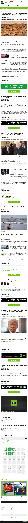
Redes (20, 119)
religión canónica (9, 178)
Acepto (5, 440)
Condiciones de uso (13, 511)
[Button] (17, 2)
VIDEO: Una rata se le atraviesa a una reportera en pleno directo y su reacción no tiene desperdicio (13, 426)
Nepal (11, 296)
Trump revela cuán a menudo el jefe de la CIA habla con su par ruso (4, 175)
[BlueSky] (23, 1)
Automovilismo (3, 119)
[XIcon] (21, 1)
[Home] (2, 2)
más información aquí (14, 521)
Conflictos (2, 265)
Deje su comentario (14, 91)
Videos (2, 508)
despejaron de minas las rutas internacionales (15, 237)
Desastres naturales (7, 296)
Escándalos (16, 119)
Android (21, 506)
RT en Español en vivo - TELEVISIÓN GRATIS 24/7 (9, 411)
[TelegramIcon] (22, 1)
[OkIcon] (25, 1)
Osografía (4, 479)
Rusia (2, 383)
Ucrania (5, 383)
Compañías (11, 119)
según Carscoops (15, 105)
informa (26, 41)
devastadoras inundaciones (16, 286)
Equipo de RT (24, 5)
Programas (9, 5)
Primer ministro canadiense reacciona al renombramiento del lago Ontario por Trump (13, 422)
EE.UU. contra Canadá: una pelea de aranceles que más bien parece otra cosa (14, 497)
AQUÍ (6, 235)
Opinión (15, 5)
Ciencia (2, 82)
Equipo (11, 508)
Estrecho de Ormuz (18, 265)
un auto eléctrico (13, 103)
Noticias (3, 5)
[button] (14, 403)
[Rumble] (20, 1)
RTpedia (2, 510)
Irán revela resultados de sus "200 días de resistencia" (4, 251)
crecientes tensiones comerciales (21, 343)
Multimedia (19, 5)
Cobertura (12, 509)
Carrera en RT (12, 510)
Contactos (12, 507)
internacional (19, 82)
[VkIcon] (18, 1)
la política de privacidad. (6, 440)
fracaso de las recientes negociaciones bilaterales (19, 344)
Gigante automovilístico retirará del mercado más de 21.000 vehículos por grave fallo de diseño (14, 420)
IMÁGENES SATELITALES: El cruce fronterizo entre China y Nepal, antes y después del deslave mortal (13, 429)
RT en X (14, 501)
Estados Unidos (10, 82)
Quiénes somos (12, 506)
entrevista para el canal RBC (11, 163)
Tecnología (15, 82)
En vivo (12, 1)
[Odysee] (11, 517)
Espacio (6, 82)
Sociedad (23, 119)
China (2, 296)
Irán (23, 265)
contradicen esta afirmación (20, 238)
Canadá (8, 119)
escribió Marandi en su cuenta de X (10, 341)
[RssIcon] (18, 517)
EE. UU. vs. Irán (7, 265)
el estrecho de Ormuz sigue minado (10, 257)
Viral (6, 5)
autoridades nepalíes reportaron (6, 289)
